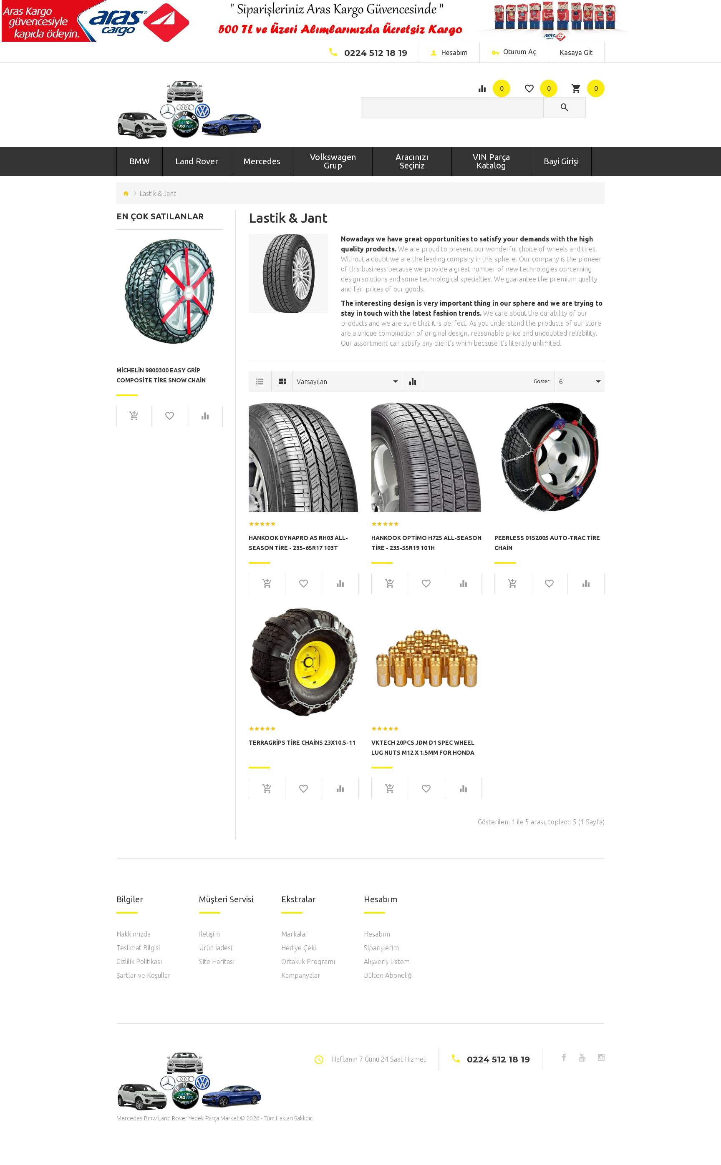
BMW (139, 161)
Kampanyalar (300, 975)
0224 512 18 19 (375, 53)
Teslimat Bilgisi (138, 948)
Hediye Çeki (298, 948)
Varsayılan (312, 381)
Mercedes (262, 161)
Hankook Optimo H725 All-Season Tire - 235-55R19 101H (426, 543)
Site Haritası (216, 961)
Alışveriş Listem (387, 961)
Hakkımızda (133, 934)
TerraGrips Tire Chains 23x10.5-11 (302, 742)
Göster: (542, 381)
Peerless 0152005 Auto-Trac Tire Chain (547, 543)
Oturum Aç (519, 51)
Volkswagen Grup (333, 161)
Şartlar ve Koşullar (143, 975)
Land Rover (196, 161)
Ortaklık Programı (308, 961)
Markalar (294, 934)
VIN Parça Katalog (491, 161)
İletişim (209, 934)
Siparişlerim (381, 948)
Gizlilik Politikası (139, 961)
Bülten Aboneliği (388, 975)
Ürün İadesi (215, 948)
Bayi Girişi (561, 161)
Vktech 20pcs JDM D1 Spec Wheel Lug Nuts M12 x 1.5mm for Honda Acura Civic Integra (422, 747)
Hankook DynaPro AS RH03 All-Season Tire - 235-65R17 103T (298, 543)
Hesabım (377, 934)
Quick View (170, 270)
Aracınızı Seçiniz (412, 161)
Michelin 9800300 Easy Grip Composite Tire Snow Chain (161, 375)
